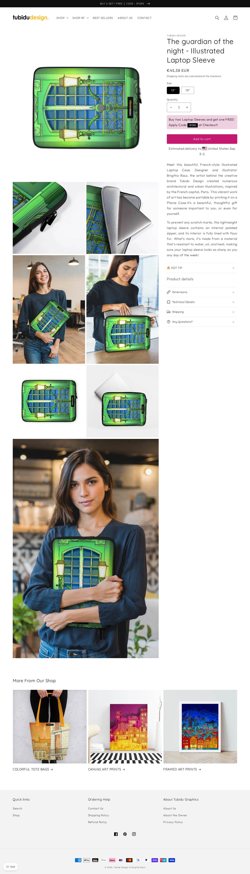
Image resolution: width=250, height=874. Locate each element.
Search (17, 808)
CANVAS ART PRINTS (104, 769)
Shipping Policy (98, 815)
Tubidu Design (121, 867)
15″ (188, 90)
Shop (16, 815)
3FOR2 (192, 125)
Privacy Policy (173, 822)
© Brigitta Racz (137, 867)
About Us (169, 808)
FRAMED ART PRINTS (180, 769)
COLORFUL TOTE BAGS (31, 769)
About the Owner (175, 815)
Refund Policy (97, 822)
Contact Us (95, 808)
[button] (62, 18)
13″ (173, 90)
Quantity (172, 99)
